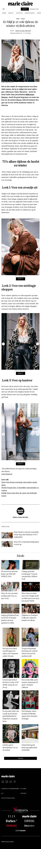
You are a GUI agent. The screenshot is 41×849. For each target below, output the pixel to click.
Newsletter (34, 9)
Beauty (11, 13)
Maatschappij (30, 13)
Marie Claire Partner (23, 30)
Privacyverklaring (8, 798)
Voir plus (20, 758)
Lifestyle (19, 13)
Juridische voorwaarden (10, 788)
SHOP (25, 9)
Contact (23, 793)
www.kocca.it (6, 474)
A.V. (2, 793)
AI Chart (23, 788)
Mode (4, 13)
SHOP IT (20, 279)
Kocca (18, 100)
